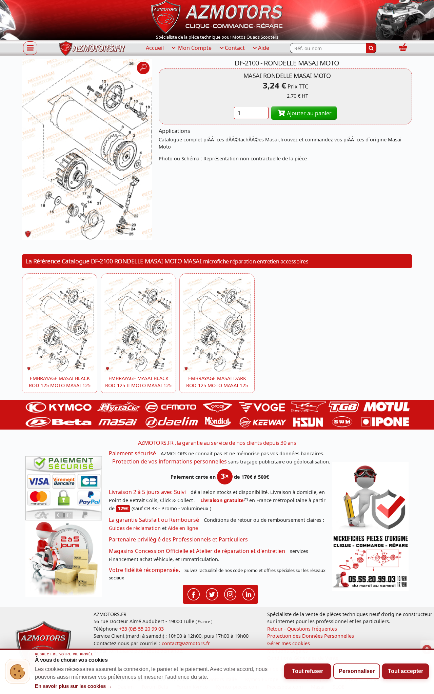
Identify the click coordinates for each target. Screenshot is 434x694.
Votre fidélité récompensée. (144, 570)
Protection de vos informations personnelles (169, 461)
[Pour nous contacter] (370, 562)
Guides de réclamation (135, 528)
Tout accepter (405, 671)
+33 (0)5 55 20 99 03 (141, 629)
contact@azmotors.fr (186, 643)
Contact (235, 48)
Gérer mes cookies (288, 643)
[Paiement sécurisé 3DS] (63, 488)
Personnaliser (357, 671)
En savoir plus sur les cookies (73, 686)
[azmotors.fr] (92, 48)
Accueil (155, 48)
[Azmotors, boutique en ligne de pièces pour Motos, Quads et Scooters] (217, 16)
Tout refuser (307, 671)
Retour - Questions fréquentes (302, 629)
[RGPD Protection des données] (370, 497)
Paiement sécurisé (132, 453)
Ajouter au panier (308, 113)
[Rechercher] (371, 48)
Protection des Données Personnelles (310, 636)
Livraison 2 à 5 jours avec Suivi (147, 492)
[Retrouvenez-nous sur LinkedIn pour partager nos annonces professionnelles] (248, 593)
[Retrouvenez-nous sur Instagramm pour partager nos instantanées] (230, 593)
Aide (263, 48)
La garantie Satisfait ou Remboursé (154, 519)
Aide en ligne (183, 528)
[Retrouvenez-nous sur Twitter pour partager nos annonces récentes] (212, 593)
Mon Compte (194, 48)
